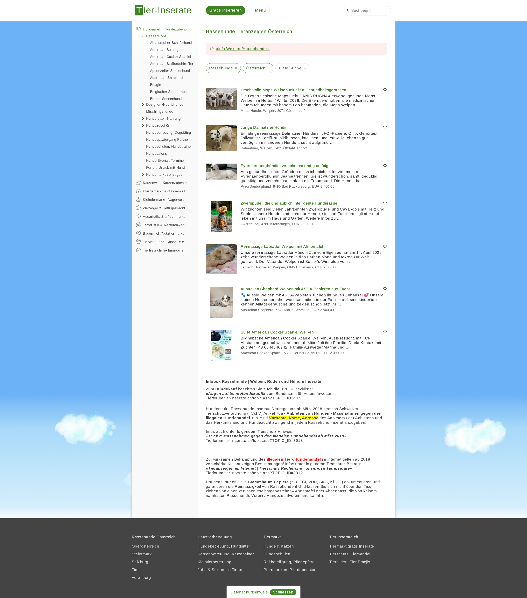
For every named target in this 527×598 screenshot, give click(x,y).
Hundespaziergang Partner (167, 140)
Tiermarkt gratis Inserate (351, 546)
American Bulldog (164, 50)
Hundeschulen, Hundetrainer (169, 147)
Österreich (255, 68)
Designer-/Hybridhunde (164, 104)
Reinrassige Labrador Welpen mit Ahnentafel (282, 246)
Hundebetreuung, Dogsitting (168, 133)
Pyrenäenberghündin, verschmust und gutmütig (284, 166)
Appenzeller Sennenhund (170, 71)
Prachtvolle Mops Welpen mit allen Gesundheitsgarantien (293, 90)
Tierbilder (337, 562)
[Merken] (385, 90)
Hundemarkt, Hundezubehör (165, 29)
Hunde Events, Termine (165, 161)
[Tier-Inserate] (166, 10)
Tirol (136, 570)
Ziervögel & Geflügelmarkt (164, 208)
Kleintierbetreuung (214, 562)
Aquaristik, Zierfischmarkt (164, 217)
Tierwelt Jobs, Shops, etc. (164, 242)
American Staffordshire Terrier (174, 64)
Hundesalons (156, 154)
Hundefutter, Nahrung (163, 119)
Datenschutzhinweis (249, 592)
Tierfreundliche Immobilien (164, 250)
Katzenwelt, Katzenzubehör (165, 183)
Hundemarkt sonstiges (164, 175)
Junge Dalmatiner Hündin (264, 127)
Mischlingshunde (159, 112)
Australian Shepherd (166, 78)
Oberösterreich (145, 546)
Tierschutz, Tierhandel (349, 554)
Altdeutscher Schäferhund (171, 43)
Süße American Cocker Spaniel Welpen (277, 332)
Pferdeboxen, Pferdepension (290, 570)
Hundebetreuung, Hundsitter (224, 546)
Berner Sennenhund (166, 99)
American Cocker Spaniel (170, 57)
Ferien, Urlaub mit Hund (165, 168)
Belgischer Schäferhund (169, 92)
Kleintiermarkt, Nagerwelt (163, 200)
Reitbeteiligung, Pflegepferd (289, 562)
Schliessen (283, 592)
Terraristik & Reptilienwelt (163, 225)
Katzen (287, 546)
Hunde (270, 546)
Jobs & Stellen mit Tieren (221, 570)
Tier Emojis (360, 562)
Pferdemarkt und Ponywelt (164, 191)
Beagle (155, 85)
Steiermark (142, 554)
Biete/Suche (290, 68)
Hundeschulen (277, 554)
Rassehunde (156, 36)
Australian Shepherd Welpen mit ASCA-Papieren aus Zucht (295, 289)
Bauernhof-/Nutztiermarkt (163, 233)
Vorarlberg (141, 577)
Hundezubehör (157, 126)
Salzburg (140, 562)
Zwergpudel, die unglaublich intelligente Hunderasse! (290, 203)
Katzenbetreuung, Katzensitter (226, 554)
